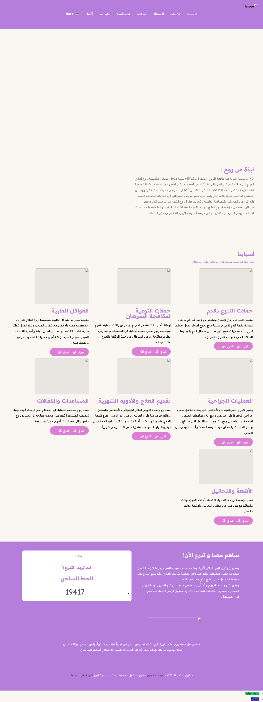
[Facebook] (136, 660)
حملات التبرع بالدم (230, 310)
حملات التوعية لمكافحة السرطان (148, 313)
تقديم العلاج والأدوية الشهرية (134, 400)
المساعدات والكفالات (63, 400)
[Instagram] (126, 660)
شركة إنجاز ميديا (82, 675)
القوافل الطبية (70, 310)
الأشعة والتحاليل (232, 490)
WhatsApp (252, 693)
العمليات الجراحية (230, 400)
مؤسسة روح (155, 675)
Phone (255, 699)
